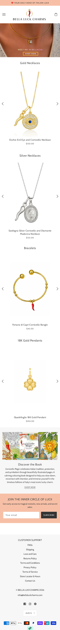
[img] (24, 604)
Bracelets (30, 248)
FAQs (30, 545)
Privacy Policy (30, 567)
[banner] (29, 14)
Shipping (30, 549)
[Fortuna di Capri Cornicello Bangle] (30, 289)
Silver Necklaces (30, 155)
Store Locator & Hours (30, 576)
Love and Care (30, 554)
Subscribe (48, 515)
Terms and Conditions (30, 563)
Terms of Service (30, 572)
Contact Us (30, 580)
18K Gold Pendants (30, 340)
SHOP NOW (30, 487)
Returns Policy (30, 558)
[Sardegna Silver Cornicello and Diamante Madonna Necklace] (30, 195)
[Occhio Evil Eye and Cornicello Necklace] (30, 104)
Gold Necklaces (30, 63)
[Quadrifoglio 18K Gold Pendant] (30, 381)
